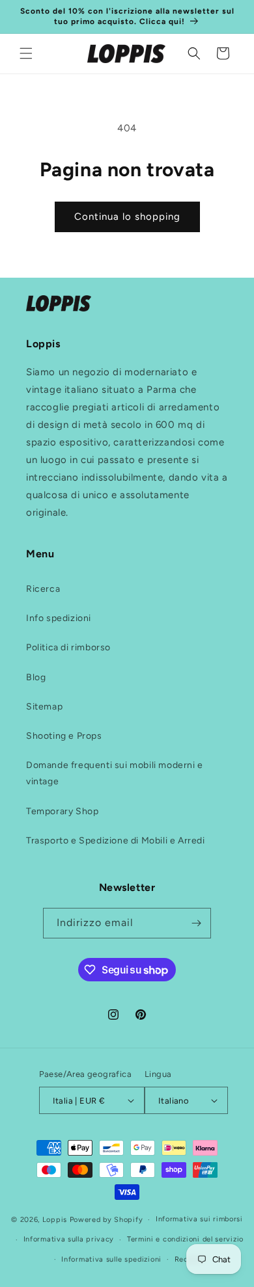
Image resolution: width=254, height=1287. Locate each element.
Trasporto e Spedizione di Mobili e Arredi (115, 840)
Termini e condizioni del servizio (185, 1239)
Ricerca (43, 588)
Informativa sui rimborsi (199, 1219)
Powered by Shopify (106, 1219)
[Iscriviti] (196, 923)
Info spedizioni (58, 618)
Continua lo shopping (127, 216)
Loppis (56, 1219)
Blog (36, 677)
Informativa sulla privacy (69, 1239)
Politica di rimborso (68, 647)
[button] (26, 53)
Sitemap (44, 706)
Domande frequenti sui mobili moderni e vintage (114, 773)
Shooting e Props (64, 735)
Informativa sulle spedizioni (111, 1259)
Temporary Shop (62, 811)
